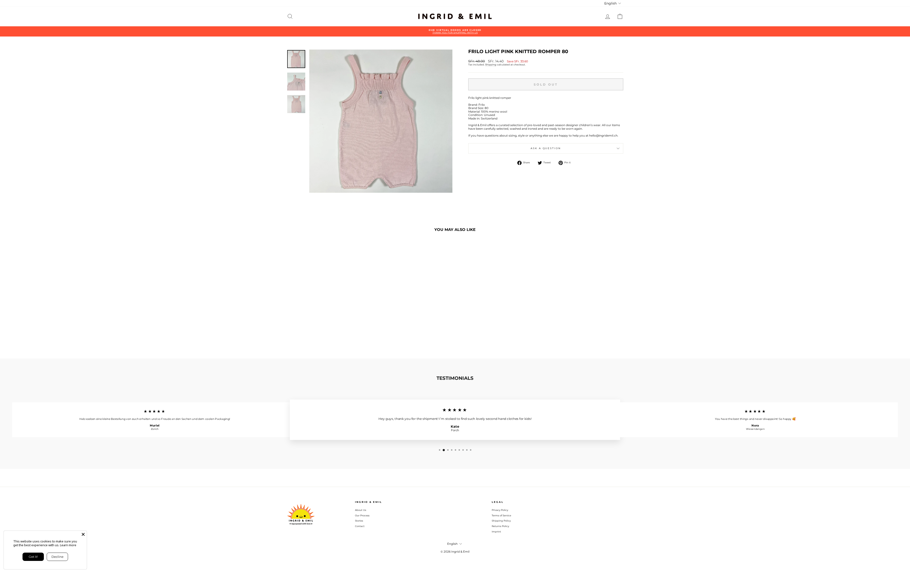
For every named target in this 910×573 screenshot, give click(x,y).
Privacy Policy (500, 510)
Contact (359, 526)
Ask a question (546, 148)
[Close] (83, 534)
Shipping (490, 64)
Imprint (496, 531)
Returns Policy (500, 526)
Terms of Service (501, 515)
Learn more (68, 545)
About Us (360, 510)
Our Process (362, 515)
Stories (359, 520)
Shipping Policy (501, 520)
